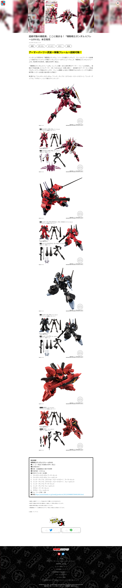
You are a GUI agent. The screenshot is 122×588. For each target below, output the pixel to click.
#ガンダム (41, 46)
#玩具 (68, 46)
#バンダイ (51, 46)
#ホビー (60, 46)
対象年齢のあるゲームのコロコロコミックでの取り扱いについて (61, 580)
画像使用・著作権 (61, 564)
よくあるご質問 (61, 577)
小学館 (61, 558)
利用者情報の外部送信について (61, 572)
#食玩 (32, 46)
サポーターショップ (61, 574)
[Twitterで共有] (51, 530)
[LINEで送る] (71, 530)
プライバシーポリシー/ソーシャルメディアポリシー (61, 561)
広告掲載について (61, 569)
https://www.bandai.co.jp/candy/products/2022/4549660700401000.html (59, 494)
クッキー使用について (61, 566)
